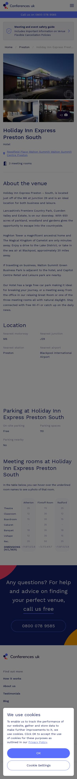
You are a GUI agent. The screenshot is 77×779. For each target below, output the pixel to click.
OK (38, 753)
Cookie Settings (39, 765)
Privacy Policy (37, 742)
